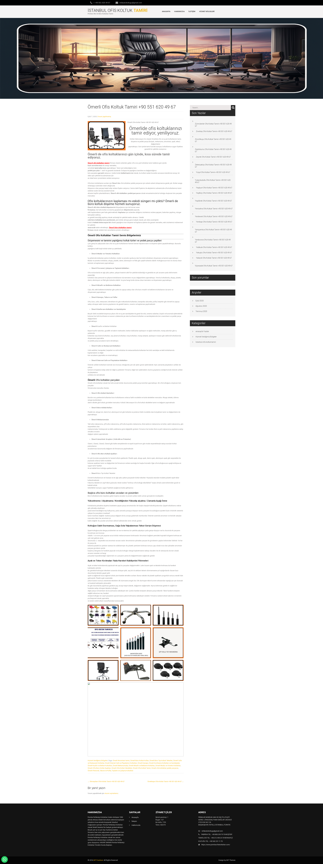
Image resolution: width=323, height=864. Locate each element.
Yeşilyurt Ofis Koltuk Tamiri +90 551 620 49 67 (214, 188)
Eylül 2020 (200, 301)
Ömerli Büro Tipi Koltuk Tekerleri (161, 760)
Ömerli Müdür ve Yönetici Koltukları (168, 765)
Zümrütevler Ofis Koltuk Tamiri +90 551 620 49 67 (213, 125)
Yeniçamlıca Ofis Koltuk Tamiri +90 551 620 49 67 (213, 231)
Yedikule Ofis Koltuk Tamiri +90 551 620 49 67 (214, 247)
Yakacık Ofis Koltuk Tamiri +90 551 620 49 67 (214, 258)
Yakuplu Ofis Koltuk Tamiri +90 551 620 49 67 (214, 253)
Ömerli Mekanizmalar (120, 765)
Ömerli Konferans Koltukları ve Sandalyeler (164, 763)
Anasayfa (166, 11)
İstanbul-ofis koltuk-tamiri (206, 342)
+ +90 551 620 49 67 (101, 3)
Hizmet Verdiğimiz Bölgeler (97, 760)
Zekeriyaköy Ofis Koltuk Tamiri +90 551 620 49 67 (213, 166)
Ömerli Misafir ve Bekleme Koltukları (142, 765)
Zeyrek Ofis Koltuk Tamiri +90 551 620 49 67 (213, 157)
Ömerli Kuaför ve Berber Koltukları (100, 765)
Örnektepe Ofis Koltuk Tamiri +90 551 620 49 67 (165, 781)
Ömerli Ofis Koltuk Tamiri (142, 768)
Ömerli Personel (93, 771)
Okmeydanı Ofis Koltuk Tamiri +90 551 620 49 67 (106, 781)
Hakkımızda (179, 11)
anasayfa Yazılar (202, 331)
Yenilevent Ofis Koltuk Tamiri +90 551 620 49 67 (213, 216)
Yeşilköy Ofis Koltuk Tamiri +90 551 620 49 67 (214, 193)
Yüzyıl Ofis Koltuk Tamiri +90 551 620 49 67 (213, 172)
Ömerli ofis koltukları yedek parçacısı (164, 768)
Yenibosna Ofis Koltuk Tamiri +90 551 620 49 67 (213, 241)
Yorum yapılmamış (104, 116)
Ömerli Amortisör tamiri (121, 760)
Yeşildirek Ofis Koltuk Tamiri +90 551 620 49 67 (213, 201)
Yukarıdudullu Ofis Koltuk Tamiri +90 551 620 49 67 (213, 181)
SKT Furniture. (98, 860)
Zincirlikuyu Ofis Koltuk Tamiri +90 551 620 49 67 (213, 140)
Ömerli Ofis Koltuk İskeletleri (122, 768)
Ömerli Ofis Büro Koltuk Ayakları (99, 768)
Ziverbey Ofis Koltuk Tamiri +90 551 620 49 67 (214, 131)
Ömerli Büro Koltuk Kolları (139, 760)
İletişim (192, 11)
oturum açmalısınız (111, 793)
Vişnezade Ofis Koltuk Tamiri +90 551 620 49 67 (214, 266)
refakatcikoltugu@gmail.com (130, 3)
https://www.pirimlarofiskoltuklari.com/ (215, 845)
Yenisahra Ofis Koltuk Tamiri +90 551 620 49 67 (214, 209)
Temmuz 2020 (201, 311)
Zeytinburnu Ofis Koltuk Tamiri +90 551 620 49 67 (213, 150)
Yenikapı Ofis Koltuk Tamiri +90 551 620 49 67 (214, 222)
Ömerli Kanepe (143, 763)
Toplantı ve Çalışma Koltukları (122, 771)
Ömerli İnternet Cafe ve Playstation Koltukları (121, 763)
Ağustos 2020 (201, 306)
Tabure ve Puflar (105, 771)
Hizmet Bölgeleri (206, 11)
